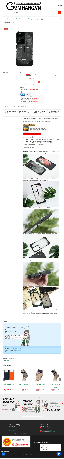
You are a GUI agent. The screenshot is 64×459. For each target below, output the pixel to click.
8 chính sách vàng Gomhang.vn (32, 102)
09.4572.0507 (16, 332)
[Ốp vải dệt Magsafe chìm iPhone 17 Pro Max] (9, 375)
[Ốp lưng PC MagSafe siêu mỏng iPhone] (24, 375)
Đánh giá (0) (6, 360)
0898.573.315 (34, 99)
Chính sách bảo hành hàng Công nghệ (18, 449)
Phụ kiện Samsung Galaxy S (33, 18)
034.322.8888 (19, 351)
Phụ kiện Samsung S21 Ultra (46, 18)
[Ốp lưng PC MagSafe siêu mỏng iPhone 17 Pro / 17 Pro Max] (39, 375)
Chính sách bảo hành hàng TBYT (34, 449)
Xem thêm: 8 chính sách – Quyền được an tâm (32, 416)
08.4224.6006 (32, 89)
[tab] (7, 360)
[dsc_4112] (24, 49)
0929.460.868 (36, 98)
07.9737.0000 (52, 431)
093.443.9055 (33, 92)
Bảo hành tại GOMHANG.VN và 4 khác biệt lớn (31, 133)
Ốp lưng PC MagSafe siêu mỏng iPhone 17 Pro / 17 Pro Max (40, 386)
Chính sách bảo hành (37, 130)
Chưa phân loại (28, 106)
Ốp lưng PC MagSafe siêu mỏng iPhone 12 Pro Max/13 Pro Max (55, 386)
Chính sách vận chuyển (38, 442)
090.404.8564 (18, 350)
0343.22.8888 (35, 101)
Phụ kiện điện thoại (13, 18)
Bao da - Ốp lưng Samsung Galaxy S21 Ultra (16, 106)
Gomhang (5, 18)
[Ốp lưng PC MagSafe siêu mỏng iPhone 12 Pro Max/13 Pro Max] (55, 375)
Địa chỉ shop (46, 442)
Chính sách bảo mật (5, 449)
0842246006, (28, 315)
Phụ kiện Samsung (22, 18)
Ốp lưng (33, 106)
